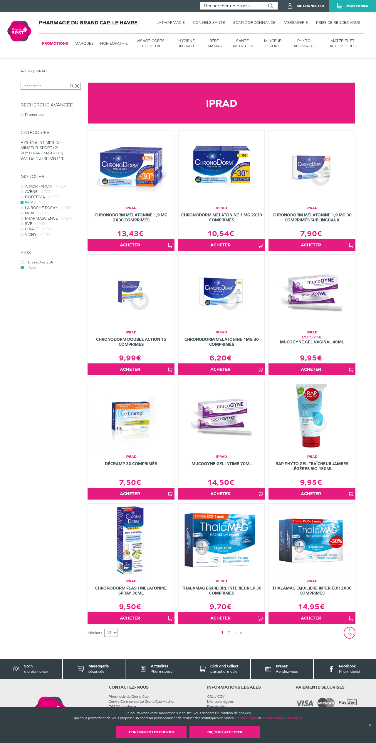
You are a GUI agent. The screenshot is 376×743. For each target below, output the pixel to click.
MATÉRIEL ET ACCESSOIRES (343, 43)
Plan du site (216, 706)
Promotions (55, 43)
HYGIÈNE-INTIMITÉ (187, 43)
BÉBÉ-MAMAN (215, 43)
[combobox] (231, 6)
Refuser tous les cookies (282, 718)
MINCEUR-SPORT (273, 43)
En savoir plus (246, 718)
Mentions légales (220, 701)
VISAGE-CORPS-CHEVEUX (151, 43)
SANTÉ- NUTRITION (243, 43)
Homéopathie (114, 43)
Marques (84, 43)
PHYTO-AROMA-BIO (304, 43)
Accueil (26, 71)
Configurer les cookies (151, 732)
